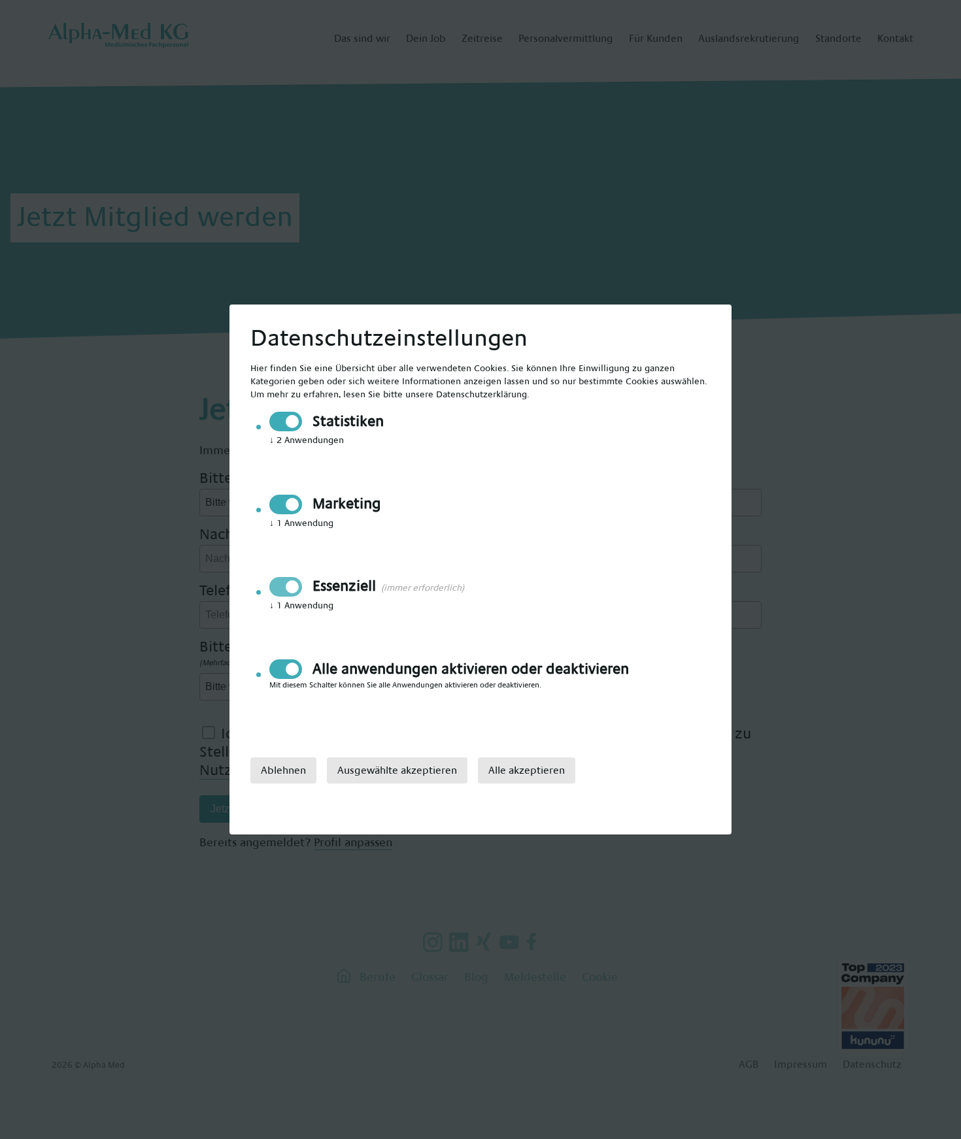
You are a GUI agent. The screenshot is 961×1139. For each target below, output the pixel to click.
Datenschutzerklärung (481, 394)
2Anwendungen (306, 440)
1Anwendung (301, 523)
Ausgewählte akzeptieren (397, 770)
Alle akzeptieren (526, 770)
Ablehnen (283, 770)
